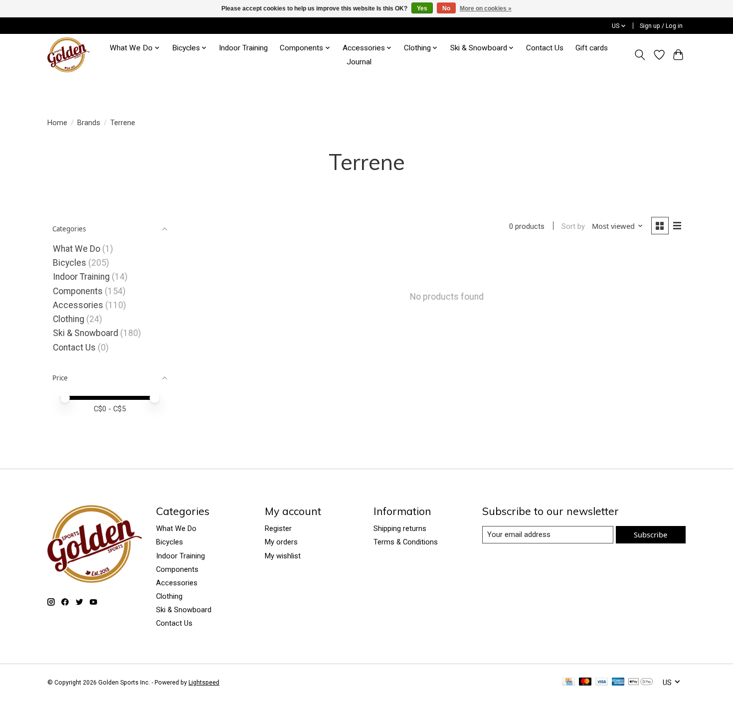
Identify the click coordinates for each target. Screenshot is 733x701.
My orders (281, 541)
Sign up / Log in (661, 25)
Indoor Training (243, 47)
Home (57, 122)
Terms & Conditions (405, 541)
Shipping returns (399, 528)
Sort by (573, 226)
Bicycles (69, 263)
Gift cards (591, 47)
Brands (88, 122)
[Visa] (601, 682)
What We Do (76, 249)
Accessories (78, 305)
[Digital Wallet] (640, 682)
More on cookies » (486, 8)
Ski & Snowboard (86, 333)
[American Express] (618, 682)
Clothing (68, 319)
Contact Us (544, 47)
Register (278, 528)
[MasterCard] (585, 682)
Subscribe (650, 534)
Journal (359, 61)
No (446, 8)
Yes (422, 8)
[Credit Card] (568, 682)
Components (78, 291)
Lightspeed (203, 682)
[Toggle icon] (640, 55)
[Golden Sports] (68, 54)
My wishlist (283, 555)
